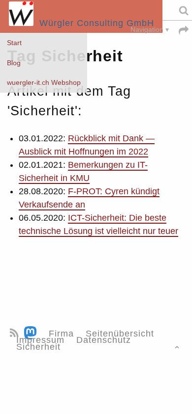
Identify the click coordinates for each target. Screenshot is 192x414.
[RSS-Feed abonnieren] (15, 333)
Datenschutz (103, 340)
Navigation (146, 29)
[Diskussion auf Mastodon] (32, 333)
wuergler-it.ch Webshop (44, 82)
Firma (61, 333)
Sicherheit (38, 347)
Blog (14, 63)
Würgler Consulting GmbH (93, 23)
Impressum (40, 340)
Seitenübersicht (120, 333)
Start (14, 43)
